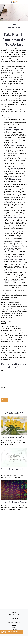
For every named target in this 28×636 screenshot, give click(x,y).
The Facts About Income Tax (12, 437)
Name (2, 370)
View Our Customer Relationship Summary (9, 632)
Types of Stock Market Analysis (14, 502)
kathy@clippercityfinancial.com (14, 622)
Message (3, 387)
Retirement (14, 627)
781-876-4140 (16, 614)
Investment (14, 629)
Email (2, 379)
